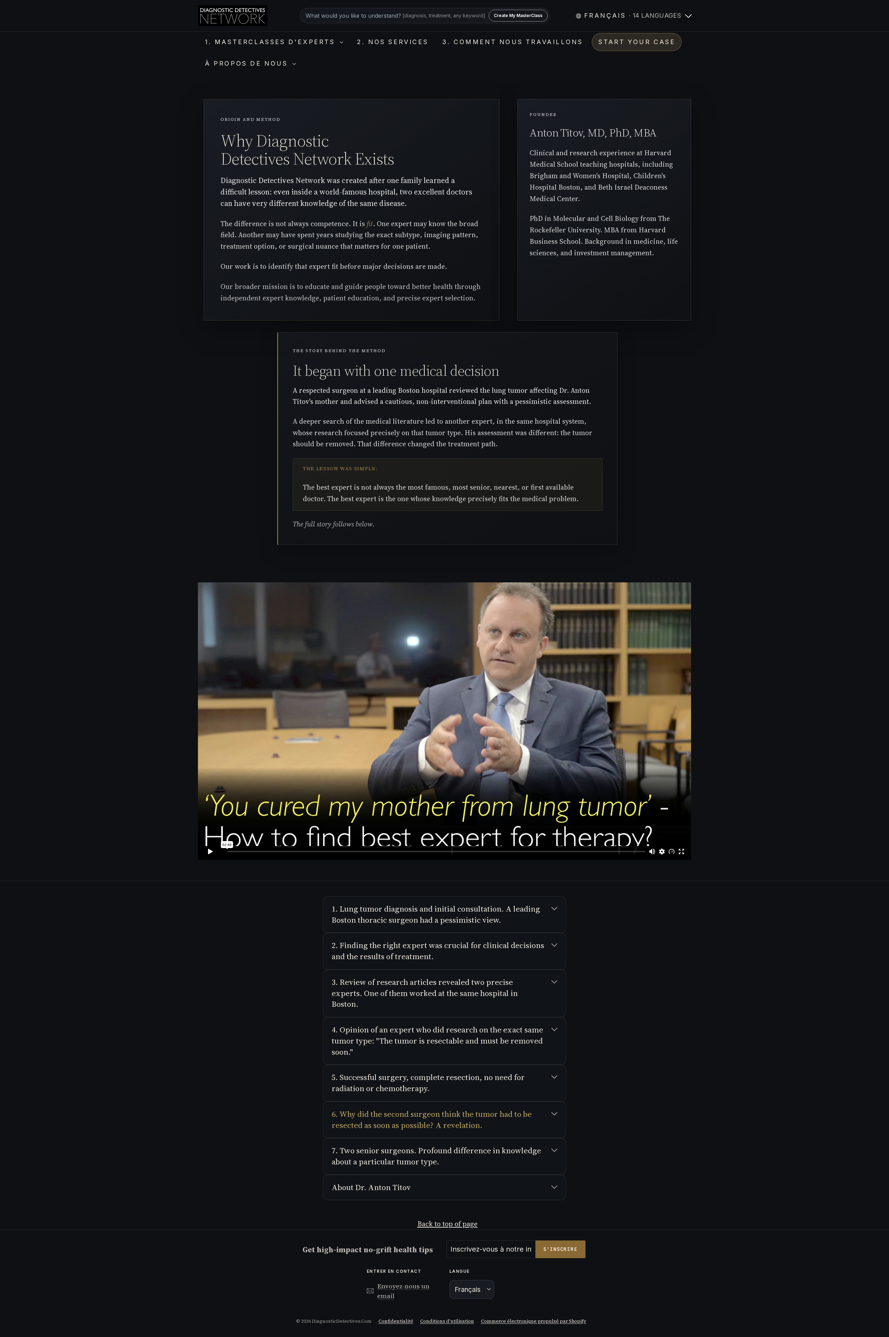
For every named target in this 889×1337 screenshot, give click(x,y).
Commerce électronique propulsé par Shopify (533, 1321)
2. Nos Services (392, 41)
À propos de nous (248, 63)
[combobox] (425, 15)
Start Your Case (636, 41)
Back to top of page (447, 1224)
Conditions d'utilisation (447, 1321)
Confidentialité (396, 1321)
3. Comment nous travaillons (512, 41)
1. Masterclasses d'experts (271, 41)
